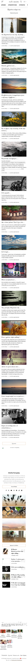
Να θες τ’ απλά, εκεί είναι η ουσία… (17, 560)
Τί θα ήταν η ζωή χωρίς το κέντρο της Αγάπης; (18, 584)
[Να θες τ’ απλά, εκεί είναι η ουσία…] (6, 561)
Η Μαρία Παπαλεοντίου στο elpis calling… (17, 551)
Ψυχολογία (7, 539)
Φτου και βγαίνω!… (9, 280)
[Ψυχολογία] (14, 536)
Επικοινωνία (16, 655)
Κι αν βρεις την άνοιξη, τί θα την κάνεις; (13, 129)
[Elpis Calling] (14, 2)
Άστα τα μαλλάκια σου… (11, 367)
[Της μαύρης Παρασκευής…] (14, 298)
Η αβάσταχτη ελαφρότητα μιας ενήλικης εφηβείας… (13, 96)
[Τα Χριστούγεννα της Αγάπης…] (14, 25)
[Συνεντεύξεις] (14, 500)
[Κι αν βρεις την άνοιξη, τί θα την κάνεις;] (14, 119)
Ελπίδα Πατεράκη (14, 473)
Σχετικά (10, 655)
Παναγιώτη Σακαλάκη (16, 660)
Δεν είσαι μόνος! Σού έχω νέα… (13, 222)
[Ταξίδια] (14, 524)
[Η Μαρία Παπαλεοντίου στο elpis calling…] (6, 551)
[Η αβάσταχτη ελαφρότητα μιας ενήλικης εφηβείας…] (14, 85)
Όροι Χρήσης (23, 655)
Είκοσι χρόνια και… (9, 66)
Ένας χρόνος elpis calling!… (11, 337)
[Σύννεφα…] (14, 242)
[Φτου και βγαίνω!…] (14, 270)
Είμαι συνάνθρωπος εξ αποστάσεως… (10, 427)
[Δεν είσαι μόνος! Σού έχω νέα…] (14, 212)
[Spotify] (22, 490)
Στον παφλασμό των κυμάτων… (13, 396)
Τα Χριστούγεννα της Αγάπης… (13, 34)
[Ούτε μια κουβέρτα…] (6, 569)
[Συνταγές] (14, 512)
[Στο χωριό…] (14, 183)
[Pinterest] (17, 490)
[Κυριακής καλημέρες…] (14, 149)
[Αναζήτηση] (21, 1)
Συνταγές (7, 515)
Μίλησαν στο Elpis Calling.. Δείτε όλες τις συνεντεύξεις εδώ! (12, 625)
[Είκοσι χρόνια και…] (14, 56)
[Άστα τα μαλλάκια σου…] (14, 357)
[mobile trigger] (3, 1)
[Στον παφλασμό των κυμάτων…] (14, 386)
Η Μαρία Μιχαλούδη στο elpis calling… (17, 576)
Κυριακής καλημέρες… (10, 158)
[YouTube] (11, 490)
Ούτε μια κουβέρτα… (18, 567)
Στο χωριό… (6, 193)
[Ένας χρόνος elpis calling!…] (14, 327)
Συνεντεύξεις (8, 503)
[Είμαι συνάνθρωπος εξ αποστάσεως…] (14, 416)
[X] (9, 490)
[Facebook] (6, 490)
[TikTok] (19, 490)
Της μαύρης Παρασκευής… (11, 307)
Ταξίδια (6, 527)
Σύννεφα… (6, 252)
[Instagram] (14, 490)
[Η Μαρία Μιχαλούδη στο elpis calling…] (6, 577)
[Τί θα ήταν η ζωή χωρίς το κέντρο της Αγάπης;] (6, 585)
